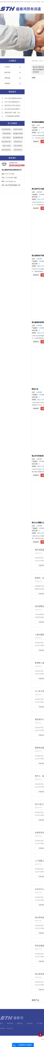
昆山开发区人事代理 (7, 141)
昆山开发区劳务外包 (7, 129)
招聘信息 (20, 1023)
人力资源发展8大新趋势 (12, 116)
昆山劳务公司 (18, 141)
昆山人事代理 (36, 2)
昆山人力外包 (6, 146)
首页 (1, 1023)
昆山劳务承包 (18, 150)
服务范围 (7, 72)
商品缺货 (36, 141)
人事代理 (39, 192)
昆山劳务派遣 (6, 133)
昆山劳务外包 (28, 2)
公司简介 (7, 67)
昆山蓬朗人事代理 (18, 133)
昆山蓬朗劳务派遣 (18, 137)
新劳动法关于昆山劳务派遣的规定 (13, 105)
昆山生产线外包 (18, 129)
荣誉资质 (7, 78)
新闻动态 (30, 1023)
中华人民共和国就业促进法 (13, 98)
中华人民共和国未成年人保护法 (13, 102)
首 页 (41, 61)
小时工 (38, 125)
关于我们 (40, 1023)
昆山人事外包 (6, 137)
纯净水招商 (10, 1028)
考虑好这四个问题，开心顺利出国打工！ (13, 112)
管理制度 (7, 83)
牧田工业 (35, 389)
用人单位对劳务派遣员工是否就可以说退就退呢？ (13, 109)
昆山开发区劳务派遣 (7, 150)
